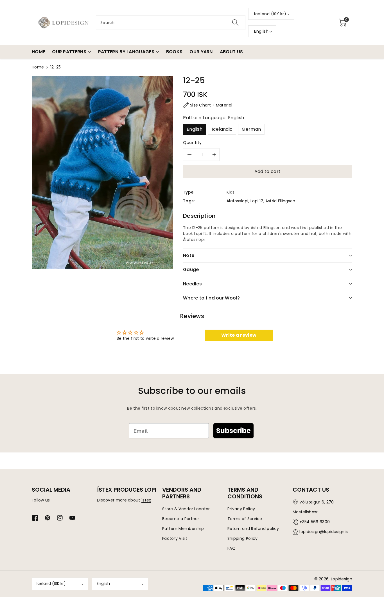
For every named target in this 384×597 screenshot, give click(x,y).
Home (38, 67)
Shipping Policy (242, 538)
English (194, 129)
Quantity (192, 142)
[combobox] (170, 22)
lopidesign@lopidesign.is (323, 531)
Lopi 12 (256, 201)
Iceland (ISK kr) (51, 583)
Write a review (238, 335)
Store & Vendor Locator (186, 509)
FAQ (231, 548)
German (251, 129)
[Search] (235, 22)
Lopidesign (341, 579)
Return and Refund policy (253, 528)
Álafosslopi (237, 201)
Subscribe (233, 430)
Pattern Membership (183, 528)
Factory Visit (174, 538)
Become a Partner (180, 518)
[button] (342, 22)
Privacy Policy (241, 509)
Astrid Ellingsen (280, 201)
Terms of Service (244, 518)
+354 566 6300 (314, 522)
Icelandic (222, 129)
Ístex (146, 500)
